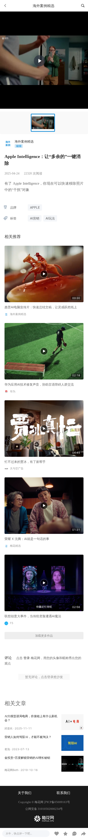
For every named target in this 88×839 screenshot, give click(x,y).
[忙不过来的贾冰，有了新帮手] (44, 428)
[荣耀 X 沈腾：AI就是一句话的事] (44, 505)
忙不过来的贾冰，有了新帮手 (25, 462)
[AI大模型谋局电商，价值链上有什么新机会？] (72, 722)
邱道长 (9, 728)
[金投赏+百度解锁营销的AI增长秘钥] (72, 764)
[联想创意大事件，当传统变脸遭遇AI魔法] (44, 582)
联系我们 (63, 793)
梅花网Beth (12, 770)
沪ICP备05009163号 (57, 802)
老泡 (7, 749)
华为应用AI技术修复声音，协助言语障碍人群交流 (39, 384)
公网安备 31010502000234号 (44, 809)
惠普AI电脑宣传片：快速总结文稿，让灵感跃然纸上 (41, 307)
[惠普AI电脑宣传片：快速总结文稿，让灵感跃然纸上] (44, 274)
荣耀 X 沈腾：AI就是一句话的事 (27, 539)
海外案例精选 (24, 141)
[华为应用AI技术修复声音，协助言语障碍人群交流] (44, 351)
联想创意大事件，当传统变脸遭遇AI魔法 (33, 616)
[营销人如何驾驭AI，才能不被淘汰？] (72, 743)
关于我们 (24, 793)
